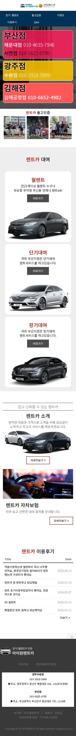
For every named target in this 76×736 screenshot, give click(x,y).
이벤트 (60, 15)
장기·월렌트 (12, 15)
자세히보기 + (38, 460)
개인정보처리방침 (46, 664)
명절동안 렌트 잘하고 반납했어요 (23, 610)
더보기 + (65, 139)
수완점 (27, 74)
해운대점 (29, 44)
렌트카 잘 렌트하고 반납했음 (20, 582)
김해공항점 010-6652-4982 (32, 97)
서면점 (27, 52)
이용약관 (23, 664)
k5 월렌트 (10, 602)
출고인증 (36, 15)
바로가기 (38, 198)
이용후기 (12, 22)
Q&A (36, 22)
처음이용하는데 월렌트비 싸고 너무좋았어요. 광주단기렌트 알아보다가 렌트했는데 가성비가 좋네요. (26, 570)
